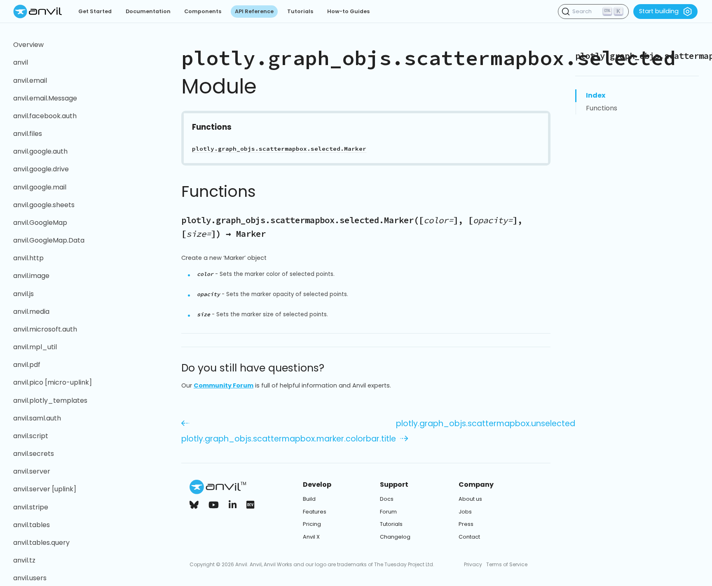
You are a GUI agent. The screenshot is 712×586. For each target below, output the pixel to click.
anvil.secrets (33, 453)
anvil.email (30, 80)
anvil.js (23, 294)
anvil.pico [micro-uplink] (52, 382)
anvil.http (28, 258)
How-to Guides (348, 11)
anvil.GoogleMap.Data (48, 240)
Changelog (395, 536)
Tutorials (300, 11)
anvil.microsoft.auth (45, 329)
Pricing (312, 524)
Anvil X (311, 536)
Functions (601, 108)
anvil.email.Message (45, 98)
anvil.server (31, 471)
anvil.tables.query (41, 542)
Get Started (95, 11)
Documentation (148, 11)
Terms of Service (506, 564)
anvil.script (30, 436)
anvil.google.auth (40, 151)
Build (309, 498)
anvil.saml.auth (37, 418)
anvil (20, 62)
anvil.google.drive (41, 169)
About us (470, 498)
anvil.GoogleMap (40, 222)
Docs (386, 498)
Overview (28, 44)
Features (314, 511)
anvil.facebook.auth (45, 116)
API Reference (254, 11)
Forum (388, 511)
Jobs (465, 511)
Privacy (473, 564)
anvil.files (27, 133)
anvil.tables (31, 525)
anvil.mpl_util (35, 347)
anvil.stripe (30, 507)
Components (202, 11)
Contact (469, 536)
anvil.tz (24, 560)
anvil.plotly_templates (50, 400)
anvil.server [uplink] (44, 489)
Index (595, 95)
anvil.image (31, 275)
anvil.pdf (26, 364)
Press (466, 524)
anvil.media (31, 311)
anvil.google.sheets (44, 205)
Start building (659, 11)
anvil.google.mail (39, 187)
